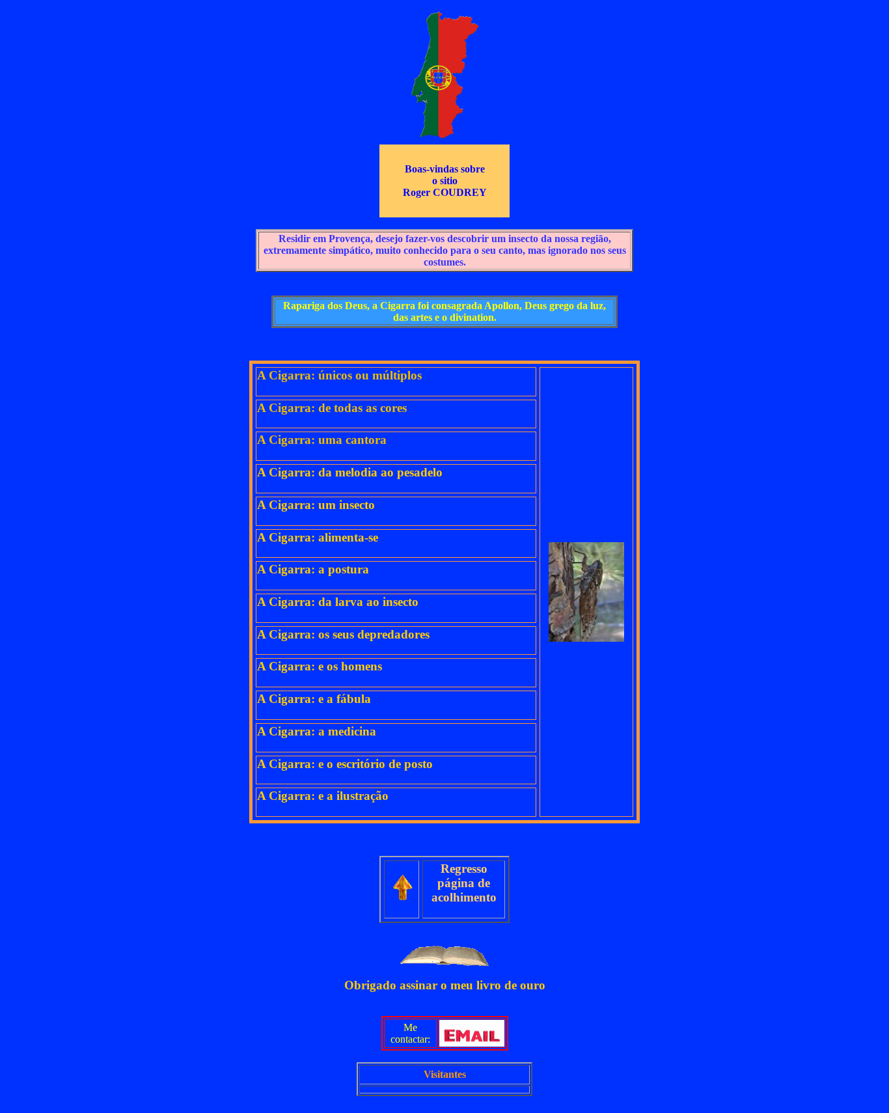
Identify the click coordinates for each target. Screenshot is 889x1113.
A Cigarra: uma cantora (322, 440)
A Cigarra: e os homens (319, 666)
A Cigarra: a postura (313, 569)
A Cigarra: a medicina (316, 731)
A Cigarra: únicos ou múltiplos (339, 375)
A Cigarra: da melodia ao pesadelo (350, 472)
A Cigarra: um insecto (316, 505)
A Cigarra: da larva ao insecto (337, 602)
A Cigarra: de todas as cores (332, 408)
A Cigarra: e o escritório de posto (345, 764)
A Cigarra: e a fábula (314, 699)
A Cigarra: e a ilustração (323, 796)
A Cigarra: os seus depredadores (343, 634)
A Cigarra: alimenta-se (317, 537)
